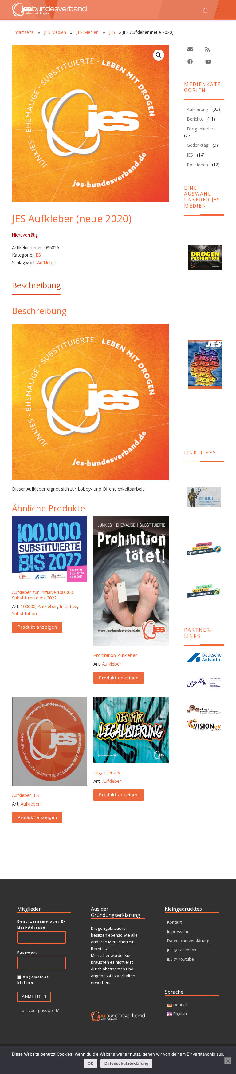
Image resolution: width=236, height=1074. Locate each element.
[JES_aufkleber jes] (90, 403)
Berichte (195, 119)
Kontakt (174, 922)
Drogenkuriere (201, 129)
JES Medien (55, 32)
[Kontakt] (190, 49)
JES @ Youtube (180, 959)
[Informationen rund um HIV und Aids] (204, 657)
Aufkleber (47, 262)
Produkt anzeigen (37, 627)
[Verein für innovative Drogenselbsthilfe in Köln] (204, 725)
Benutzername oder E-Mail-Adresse (41, 924)
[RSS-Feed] (207, 49)
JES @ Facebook (181, 950)
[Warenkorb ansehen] (205, 10)
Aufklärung (197, 109)
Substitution (24, 613)
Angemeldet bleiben (33, 979)
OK (90, 1063)
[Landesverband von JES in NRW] (204, 683)
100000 (28, 606)
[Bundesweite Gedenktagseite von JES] (204, 497)
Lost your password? (39, 1010)
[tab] (36, 285)
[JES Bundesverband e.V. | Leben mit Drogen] (49, 9)
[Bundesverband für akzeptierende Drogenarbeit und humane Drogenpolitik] (204, 709)
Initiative (68, 606)
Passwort (27, 952)
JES (112, 32)
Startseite (24, 32)
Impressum (177, 931)
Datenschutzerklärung (188, 940)
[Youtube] (208, 62)
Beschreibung (36, 285)
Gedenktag (198, 145)
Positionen (197, 165)
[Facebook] (190, 62)
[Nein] (227, 1060)
